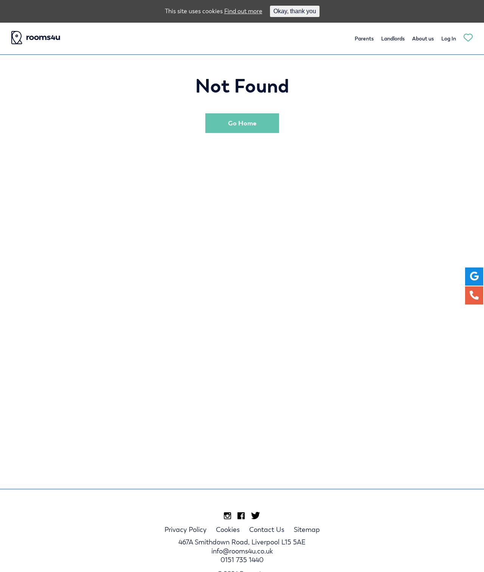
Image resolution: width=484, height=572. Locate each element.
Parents (364, 38)
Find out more (243, 11)
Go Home (242, 123)
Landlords (393, 38)
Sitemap (307, 529)
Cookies (228, 529)
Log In (448, 38)
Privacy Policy (185, 529)
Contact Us (266, 529)
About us (423, 38)
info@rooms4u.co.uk (242, 551)
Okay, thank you (294, 11)
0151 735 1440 (242, 559)
